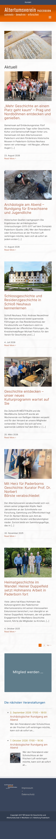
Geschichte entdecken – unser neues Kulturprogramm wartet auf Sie (26, 397)
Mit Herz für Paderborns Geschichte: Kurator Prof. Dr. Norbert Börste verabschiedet (27, 490)
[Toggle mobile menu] (50, 17)
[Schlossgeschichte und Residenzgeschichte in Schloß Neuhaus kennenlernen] (28, 276)
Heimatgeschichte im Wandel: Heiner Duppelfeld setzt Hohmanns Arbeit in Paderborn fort (26, 588)
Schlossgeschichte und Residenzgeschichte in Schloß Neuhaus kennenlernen (23, 302)
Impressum (27, 788)
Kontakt (28, 2)
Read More (9, 158)
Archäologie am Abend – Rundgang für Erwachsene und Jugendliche (26, 209)
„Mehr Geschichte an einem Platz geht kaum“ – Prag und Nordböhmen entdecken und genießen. (27, 112)
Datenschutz (28, 794)
